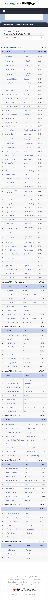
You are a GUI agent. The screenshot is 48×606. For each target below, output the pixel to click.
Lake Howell (28, 191)
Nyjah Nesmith (10, 139)
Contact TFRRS (35, 579)
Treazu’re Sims (10, 61)
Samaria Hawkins (11, 95)
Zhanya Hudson (10, 159)
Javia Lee (8, 56)
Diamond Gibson (11, 79)
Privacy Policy (11, 577)
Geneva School (29, 242)
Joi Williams (9, 102)
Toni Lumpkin (9, 208)
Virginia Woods (10, 212)
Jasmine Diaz (10, 175)
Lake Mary (27, 83)
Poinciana (27, 106)
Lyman (26, 98)
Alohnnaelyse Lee (11, 270)
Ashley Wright (10, 147)
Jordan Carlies (10, 233)
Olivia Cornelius (10, 219)
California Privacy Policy (26, 577)
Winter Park (28, 87)
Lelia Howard (9, 69)
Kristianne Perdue (11, 228)
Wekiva (26, 69)
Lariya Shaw (9, 66)
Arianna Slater (10, 134)
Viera (25, 175)
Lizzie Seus (9, 91)
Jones (26, 66)
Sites (12, 579)
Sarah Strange (10, 167)
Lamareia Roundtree (12, 254)
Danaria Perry (9, 223)
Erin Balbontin (9, 118)
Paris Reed (9, 83)
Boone (26, 56)
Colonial (26, 79)
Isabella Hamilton (11, 246)
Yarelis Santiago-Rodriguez (11, 191)
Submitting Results (22, 579)
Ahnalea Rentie (10, 163)
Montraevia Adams (11, 171)
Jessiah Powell (10, 273)
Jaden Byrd (9, 87)
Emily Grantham (10, 196)
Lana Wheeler (10, 237)
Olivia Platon (9, 277)
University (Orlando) (27, 61)
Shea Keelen (9, 186)
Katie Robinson (10, 126)
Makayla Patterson (11, 98)
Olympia (26, 254)
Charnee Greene (10, 200)
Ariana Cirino (9, 74)
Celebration (27, 114)
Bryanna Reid (9, 130)
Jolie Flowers (9, 155)
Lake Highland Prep (28, 228)
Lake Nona (27, 134)
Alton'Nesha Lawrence (12, 179)
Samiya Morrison (11, 122)
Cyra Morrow (9, 266)
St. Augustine (28, 270)
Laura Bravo (9, 242)
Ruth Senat (9, 262)
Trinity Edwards (10, 250)
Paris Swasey (9, 258)
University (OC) (29, 143)
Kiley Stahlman (10, 143)
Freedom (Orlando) (30, 130)
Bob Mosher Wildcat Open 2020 (19, 24)
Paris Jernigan (10, 183)
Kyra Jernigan (9, 215)
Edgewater (27, 110)
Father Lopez (28, 186)
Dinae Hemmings (11, 106)
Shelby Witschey (10, 204)
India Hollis (9, 110)
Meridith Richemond (12, 114)
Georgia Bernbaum (11, 151)
